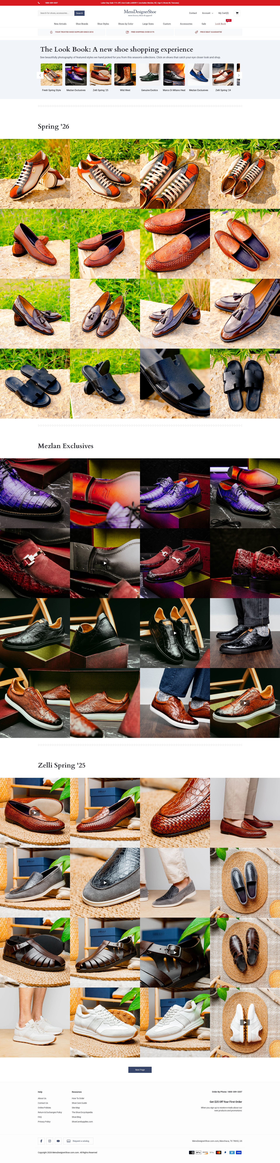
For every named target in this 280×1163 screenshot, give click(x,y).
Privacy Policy (44, 1121)
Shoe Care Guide (79, 1103)
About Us (42, 1098)
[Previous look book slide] (40, 75)
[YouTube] (58, 1141)
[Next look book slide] (238, 75)
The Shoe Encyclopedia (82, 1112)
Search (79, 13)
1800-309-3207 (51, 3)
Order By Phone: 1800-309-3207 (227, 1092)
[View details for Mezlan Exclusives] (35, 493)
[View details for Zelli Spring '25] (35, 813)
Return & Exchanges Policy (50, 1112)
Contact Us (43, 1103)
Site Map (76, 1107)
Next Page (140, 1070)
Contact (193, 13)
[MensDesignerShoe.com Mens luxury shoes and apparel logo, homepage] (140, 13)
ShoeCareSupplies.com (82, 1121)
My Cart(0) (223, 13)
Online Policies (44, 1107)
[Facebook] (41, 1141)
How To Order (78, 1098)
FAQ (40, 1117)
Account (206, 13)
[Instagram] (50, 1141)
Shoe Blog (76, 1117)
